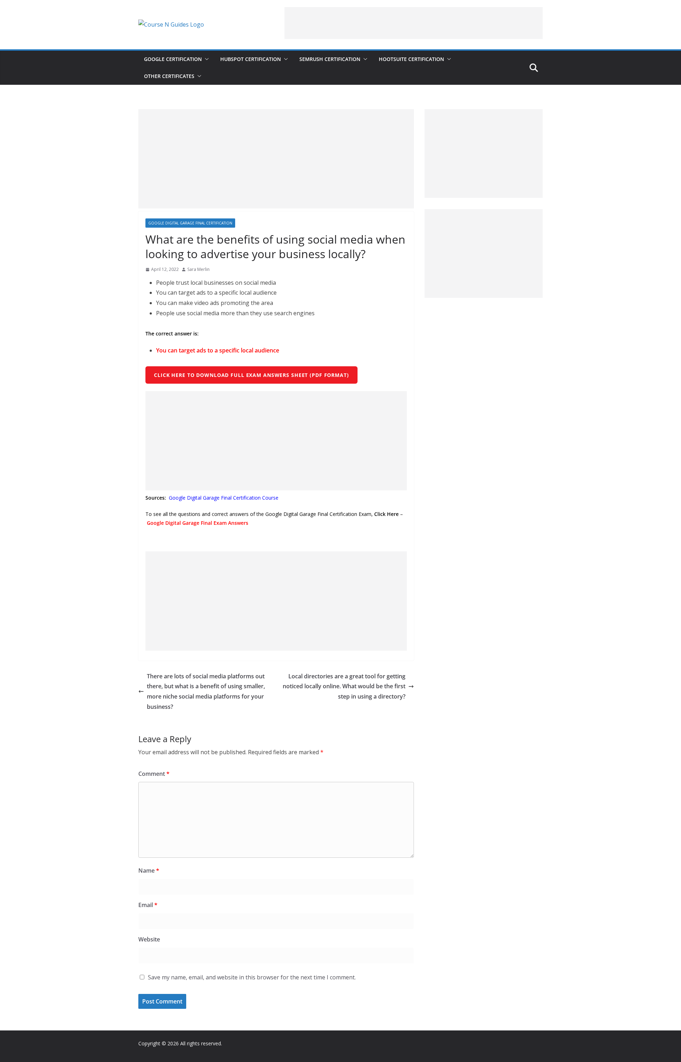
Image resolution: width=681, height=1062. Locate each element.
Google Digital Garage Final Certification (190, 223)
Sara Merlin (198, 269)
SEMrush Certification (329, 59)
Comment (154, 774)
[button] (205, 59)
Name (148, 870)
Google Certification (173, 59)
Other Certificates (169, 76)
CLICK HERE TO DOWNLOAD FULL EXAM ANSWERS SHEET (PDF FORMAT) (251, 375)
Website (149, 939)
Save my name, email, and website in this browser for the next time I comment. (252, 977)
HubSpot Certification (250, 59)
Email (147, 905)
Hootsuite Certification (411, 59)
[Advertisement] (413, 23)
